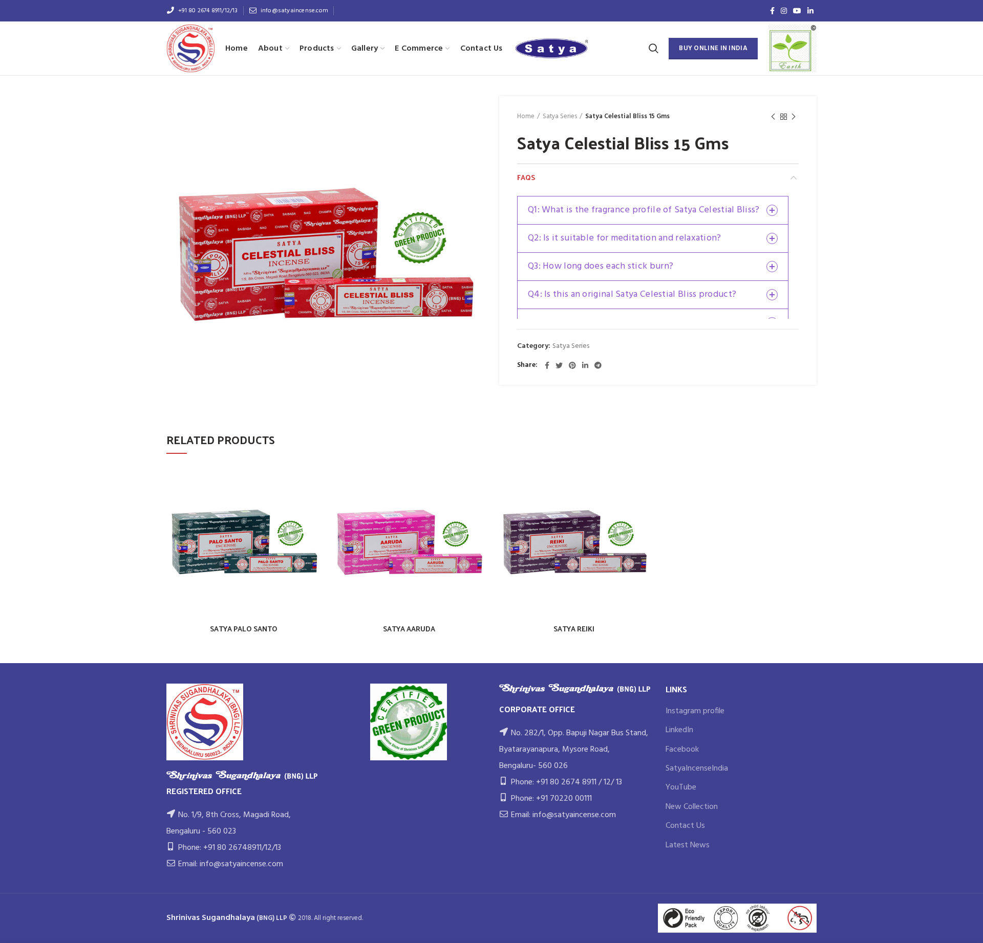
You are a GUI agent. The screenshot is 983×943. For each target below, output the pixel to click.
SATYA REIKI (573, 628)
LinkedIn (679, 730)
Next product (793, 117)
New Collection (692, 807)
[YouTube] (797, 10)
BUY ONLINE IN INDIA (713, 48)
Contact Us (685, 825)
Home (526, 116)
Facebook (682, 749)
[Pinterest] (572, 365)
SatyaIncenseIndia (697, 768)
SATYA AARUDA (409, 628)
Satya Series (560, 116)
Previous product (773, 117)
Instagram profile (695, 711)
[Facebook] (772, 10)
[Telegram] (598, 365)
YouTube (681, 787)
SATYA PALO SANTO (243, 628)
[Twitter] (559, 365)
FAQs (526, 177)
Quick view (314, 481)
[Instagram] (784, 10)
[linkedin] (810, 10)
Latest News (688, 845)
